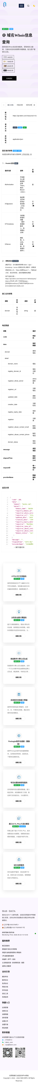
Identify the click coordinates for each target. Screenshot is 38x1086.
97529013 (8, 1040)
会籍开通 (5, 1024)
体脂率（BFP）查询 (8, 959)
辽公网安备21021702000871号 (14, 927)
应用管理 (5, 1007)
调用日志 (5, 1011)
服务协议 (5, 980)
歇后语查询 (6, 945)
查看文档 (18, 595)
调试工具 (5, 993)
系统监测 (5, 997)
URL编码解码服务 (8, 956)
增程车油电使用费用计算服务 (11, 952)
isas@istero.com (10, 1045)
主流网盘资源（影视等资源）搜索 (13, 962)
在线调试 (9, 78)
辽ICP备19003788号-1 (11, 924)
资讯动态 (5, 990)
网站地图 (5, 1028)
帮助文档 (5, 987)
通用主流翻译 (6, 966)
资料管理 (5, 1017)
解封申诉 (5, 976)
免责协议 (5, 983)
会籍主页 (5, 1021)
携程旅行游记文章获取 (9, 949)
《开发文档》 (25, 154)
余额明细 (5, 1014)
